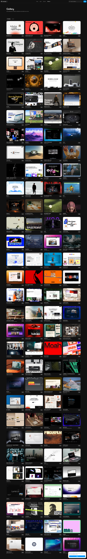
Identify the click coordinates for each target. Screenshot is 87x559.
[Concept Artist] (34, 47)
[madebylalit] (34, 474)
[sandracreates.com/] (34, 29)
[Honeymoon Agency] (72, 47)
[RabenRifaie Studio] (53, 207)
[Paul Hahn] (15, 154)
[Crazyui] (15, 65)
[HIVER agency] (72, 439)
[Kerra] (53, 457)
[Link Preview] (53, 421)
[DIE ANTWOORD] (53, 278)
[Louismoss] (72, 278)
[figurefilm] (53, 439)
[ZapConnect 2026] (72, 65)
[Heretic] (15, 100)
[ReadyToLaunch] (53, 314)
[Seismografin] (34, 439)
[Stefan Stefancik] (15, 225)
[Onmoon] (15, 207)
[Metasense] (34, 82)
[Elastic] (72, 546)
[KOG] (53, 225)
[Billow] (15, 189)
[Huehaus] (15, 243)
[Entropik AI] (15, 332)
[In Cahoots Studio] (72, 457)
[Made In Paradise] (53, 367)
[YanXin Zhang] (72, 225)
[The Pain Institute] (34, 314)
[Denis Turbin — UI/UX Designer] (72, 243)
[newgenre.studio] (72, 100)
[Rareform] (53, 332)
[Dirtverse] (34, 296)
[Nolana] (15, 385)
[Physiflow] (72, 172)
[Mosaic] (15, 528)
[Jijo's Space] (34, 118)
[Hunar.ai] (34, 172)
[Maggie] (72, 528)
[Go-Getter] (15, 403)
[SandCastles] (72, 314)
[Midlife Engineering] (34, 367)
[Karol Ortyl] (34, 385)
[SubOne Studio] (34, 332)
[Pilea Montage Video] (53, 189)
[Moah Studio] (53, 350)
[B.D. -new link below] (53, 47)
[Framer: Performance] (53, 136)
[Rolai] (15, 261)
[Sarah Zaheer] (34, 100)
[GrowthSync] (15, 278)
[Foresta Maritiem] (72, 510)
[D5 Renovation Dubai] (72, 332)
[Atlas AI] (53, 243)
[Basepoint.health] (34, 225)
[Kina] (72, 189)
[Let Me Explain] (72, 296)
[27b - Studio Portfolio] (34, 278)
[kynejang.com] (15, 29)
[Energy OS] (53, 546)
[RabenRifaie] (53, 65)
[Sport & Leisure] (34, 546)
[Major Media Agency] (15, 457)
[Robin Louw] (53, 82)
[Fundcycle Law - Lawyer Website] (15, 439)
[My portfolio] (15, 47)
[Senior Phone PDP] (53, 403)
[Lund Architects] (34, 421)
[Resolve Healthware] (15, 118)
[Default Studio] (34, 403)
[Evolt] (34, 261)
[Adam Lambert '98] (53, 528)
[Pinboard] (53, 118)
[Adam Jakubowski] (15, 136)
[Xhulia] (72, 29)
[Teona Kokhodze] (72, 82)
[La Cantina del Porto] (34, 207)
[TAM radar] (34, 528)
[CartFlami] (15, 510)
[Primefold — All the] (34, 350)
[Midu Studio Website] (53, 29)
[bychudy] (34, 65)
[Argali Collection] (15, 367)
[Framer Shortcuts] (15, 82)
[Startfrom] (15, 474)
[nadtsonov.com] (53, 492)
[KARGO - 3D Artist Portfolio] (15, 172)
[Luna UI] (15, 492)
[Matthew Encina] (53, 100)
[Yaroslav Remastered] (53, 474)
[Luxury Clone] (72, 118)
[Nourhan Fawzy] (34, 154)
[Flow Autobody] (15, 296)
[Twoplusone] (15, 350)
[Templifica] (34, 510)
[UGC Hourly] (53, 296)
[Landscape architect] (15, 314)
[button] (22, 36)
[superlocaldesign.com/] (53, 385)
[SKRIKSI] (72, 207)
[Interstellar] (72, 421)
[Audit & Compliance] (34, 457)
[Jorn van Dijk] (72, 403)
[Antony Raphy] (53, 510)
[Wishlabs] (34, 136)
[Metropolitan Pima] (72, 385)
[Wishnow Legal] (72, 474)
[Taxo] (72, 136)
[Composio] (72, 492)
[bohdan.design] (34, 189)
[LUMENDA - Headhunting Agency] (72, 367)
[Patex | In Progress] (15, 421)
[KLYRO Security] (34, 492)
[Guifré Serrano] (15, 546)
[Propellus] (34, 243)
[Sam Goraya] (53, 261)
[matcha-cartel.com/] (53, 154)
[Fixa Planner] (72, 154)
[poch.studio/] (53, 172)
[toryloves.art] (72, 261)
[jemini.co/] (72, 350)
